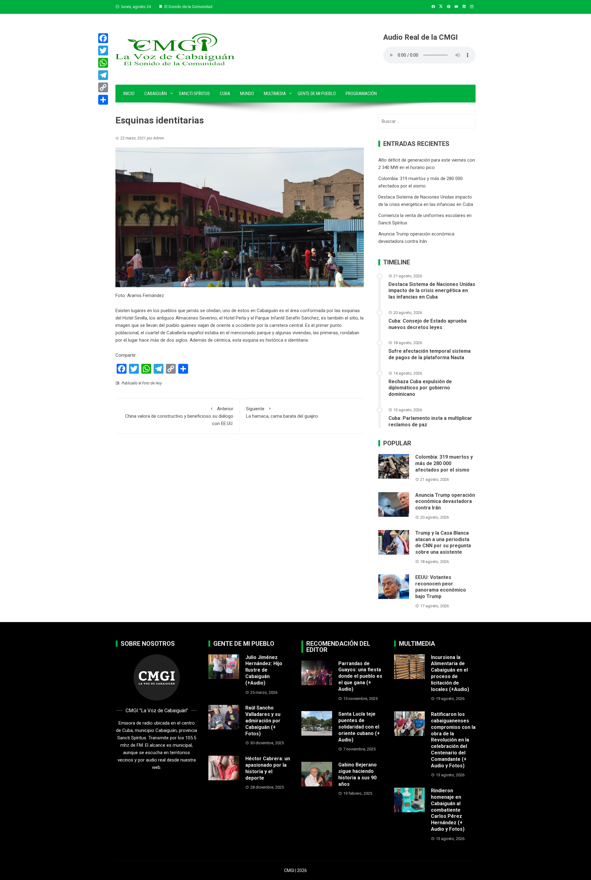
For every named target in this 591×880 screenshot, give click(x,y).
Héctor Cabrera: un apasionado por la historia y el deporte (267, 768)
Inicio (129, 93)
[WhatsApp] (103, 63)
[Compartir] (103, 100)
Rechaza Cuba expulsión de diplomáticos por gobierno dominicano (420, 388)
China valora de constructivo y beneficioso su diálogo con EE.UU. (179, 416)
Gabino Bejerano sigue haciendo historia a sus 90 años (357, 774)
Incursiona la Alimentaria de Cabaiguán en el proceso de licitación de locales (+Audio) (450, 673)
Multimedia (275, 93)
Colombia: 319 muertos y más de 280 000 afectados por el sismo (444, 463)
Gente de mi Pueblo (317, 93)
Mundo (247, 93)
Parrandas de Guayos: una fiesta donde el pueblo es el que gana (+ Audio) (360, 676)
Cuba (225, 93)
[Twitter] (103, 50)
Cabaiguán (155, 93)
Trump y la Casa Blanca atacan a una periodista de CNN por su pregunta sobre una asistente (443, 542)
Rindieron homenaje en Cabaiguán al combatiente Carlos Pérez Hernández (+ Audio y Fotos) (447, 810)
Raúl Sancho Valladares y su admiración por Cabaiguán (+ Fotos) (262, 720)
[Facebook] (103, 38)
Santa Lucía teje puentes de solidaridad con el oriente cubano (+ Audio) (359, 726)
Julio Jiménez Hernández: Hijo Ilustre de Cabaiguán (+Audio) (263, 670)
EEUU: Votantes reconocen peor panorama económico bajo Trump (440, 586)
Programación (361, 93)
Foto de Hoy (152, 383)
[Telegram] (103, 75)
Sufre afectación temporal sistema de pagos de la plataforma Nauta (429, 354)
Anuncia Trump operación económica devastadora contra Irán (445, 501)
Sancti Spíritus (194, 93)
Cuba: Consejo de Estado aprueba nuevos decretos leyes (427, 324)
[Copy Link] (103, 87)
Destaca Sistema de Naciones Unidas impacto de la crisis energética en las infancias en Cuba (431, 290)
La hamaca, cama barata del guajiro (282, 412)
